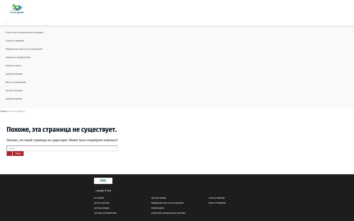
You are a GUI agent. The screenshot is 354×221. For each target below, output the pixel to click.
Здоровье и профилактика (18, 57)
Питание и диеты (13, 65)
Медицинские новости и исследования (24, 49)
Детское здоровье (14, 90)
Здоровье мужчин (14, 98)
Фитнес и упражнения (16, 82)
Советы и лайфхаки (15, 40)
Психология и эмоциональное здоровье (24, 32)
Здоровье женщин (14, 74)
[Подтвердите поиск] (9, 153)
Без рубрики (99, 198)
